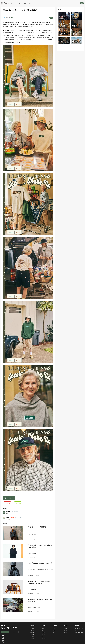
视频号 (54, 632)
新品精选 (17, 13)
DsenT (8, 17)
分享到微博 (8, 503)
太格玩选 (37, 593)
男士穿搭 (43, 632)
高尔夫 (43, 628)
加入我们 (65, 632)
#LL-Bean (9, 493)
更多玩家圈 (44, 638)
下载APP (81, 3)
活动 (29, 3)
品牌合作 (65, 630)
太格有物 (8, 3)
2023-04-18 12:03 (17, 517)
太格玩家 (32, 638)
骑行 (42, 630)
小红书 (54, 628)
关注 (51, 17)
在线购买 (10, 498)
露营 (42, 636)
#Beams (4, 493)
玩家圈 (24, 3)
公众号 (54, 630)
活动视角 (32, 636)
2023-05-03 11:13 (15, 511)
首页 (20, 3)
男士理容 (43, 634)
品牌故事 (32, 632)
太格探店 (32, 639)
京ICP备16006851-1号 (79, 629)
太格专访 (32, 634)
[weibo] (3, 641)
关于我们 (65, 628)
